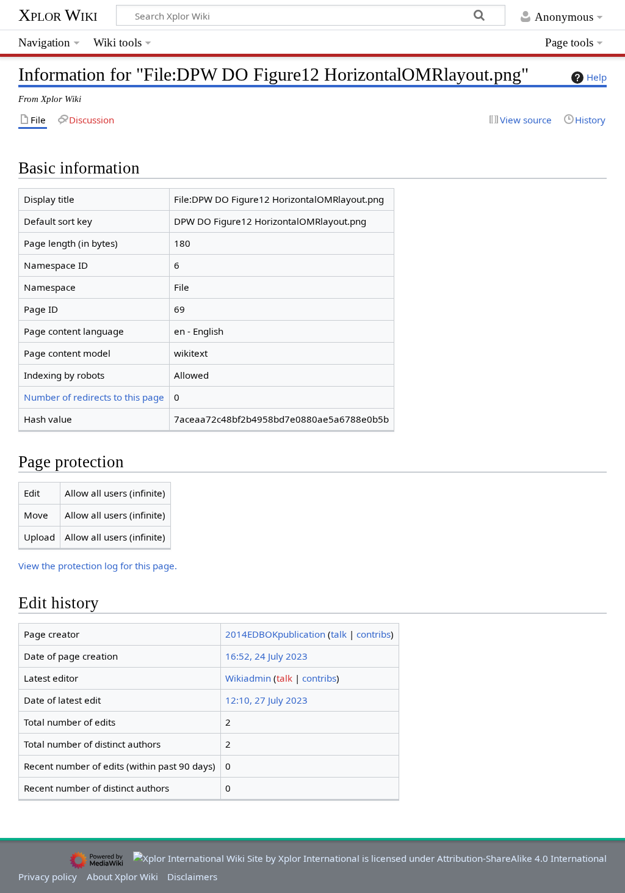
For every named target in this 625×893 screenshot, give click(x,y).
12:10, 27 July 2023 (266, 700)
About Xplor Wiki (122, 876)
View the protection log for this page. (97, 565)
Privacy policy (47, 876)
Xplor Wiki (58, 14)
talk (339, 634)
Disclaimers (192, 876)
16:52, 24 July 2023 (266, 656)
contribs (373, 634)
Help (597, 77)
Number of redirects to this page (94, 397)
